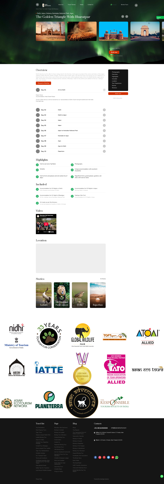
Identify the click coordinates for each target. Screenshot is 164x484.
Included (114, 79)
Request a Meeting (43, 83)
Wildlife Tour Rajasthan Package (42, 443)
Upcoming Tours (58, 466)
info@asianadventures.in (118, 428)
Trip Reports (76, 430)
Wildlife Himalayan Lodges (61, 458)
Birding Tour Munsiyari (79, 450)
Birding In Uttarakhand (79, 448)
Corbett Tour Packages (42, 446)
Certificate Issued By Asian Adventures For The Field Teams (43, 462)
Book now (114, 52)
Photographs (116, 72)
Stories (114, 85)
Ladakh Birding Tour (41, 437)
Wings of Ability (58, 471)
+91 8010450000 (101, 428)
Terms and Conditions (41, 458)
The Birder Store (77, 458)
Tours (40, 9)
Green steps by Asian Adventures (59, 463)
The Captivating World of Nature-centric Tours (79, 433)
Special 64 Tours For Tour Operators (61, 455)
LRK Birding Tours (59, 449)
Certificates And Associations (80, 455)
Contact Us (57, 442)
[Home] (47, 5)
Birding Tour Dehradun (60, 434)
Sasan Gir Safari (40, 439)
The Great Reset (77, 463)
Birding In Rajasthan (78, 443)
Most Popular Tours (41, 430)
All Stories (103, 279)
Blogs (74, 427)
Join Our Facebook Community (62, 452)
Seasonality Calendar (78, 436)
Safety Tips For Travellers (42, 468)
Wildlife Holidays (40, 453)
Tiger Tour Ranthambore (42, 450)
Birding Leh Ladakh (59, 432)
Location (114, 81)
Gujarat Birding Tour (78, 453)
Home (37, 9)
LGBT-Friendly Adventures (80, 465)
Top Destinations (40, 427)
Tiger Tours (39, 432)
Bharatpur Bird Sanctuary (61, 427)
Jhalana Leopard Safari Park (43, 434)
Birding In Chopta (77, 438)
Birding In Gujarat (77, 441)
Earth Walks (76, 460)
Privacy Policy (39, 479)
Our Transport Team (41, 455)
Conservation (57, 439)
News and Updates (59, 460)
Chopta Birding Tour (59, 437)
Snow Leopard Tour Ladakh (43, 448)
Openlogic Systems (104, 479)
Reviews (114, 88)
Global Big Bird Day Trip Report (79, 471)
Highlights (115, 76)
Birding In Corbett (59, 430)
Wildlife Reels (58, 469)
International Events (41, 465)
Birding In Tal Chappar (78, 446)
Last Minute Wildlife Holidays (43, 470)
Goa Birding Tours (59, 447)
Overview (115, 74)
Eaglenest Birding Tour (60, 444)
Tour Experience (116, 83)
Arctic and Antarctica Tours (80, 467)
